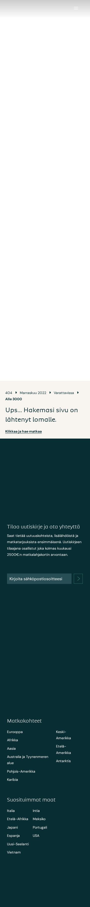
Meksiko (39, 819)
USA (36, 835)
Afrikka (12, 740)
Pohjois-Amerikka (21, 771)
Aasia (11, 748)
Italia (11, 810)
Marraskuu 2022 (33, 393)
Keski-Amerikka (63, 735)
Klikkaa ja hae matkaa (23, 431)
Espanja (13, 835)
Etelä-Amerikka (63, 749)
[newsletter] (78, 578)
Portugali (40, 827)
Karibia (12, 779)
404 (8, 393)
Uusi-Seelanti (18, 844)
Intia (36, 810)
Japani (12, 827)
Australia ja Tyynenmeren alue (27, 759)
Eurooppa (15, 732)
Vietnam (14, 852)
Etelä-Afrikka (17, 819)
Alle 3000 (13, 399)
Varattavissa (64, 393)
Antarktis (63, 761)
